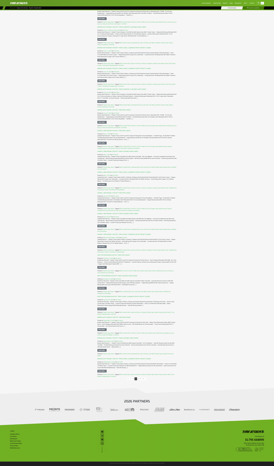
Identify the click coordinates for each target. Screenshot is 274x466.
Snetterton (104, 272)
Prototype (129, 148)
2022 (120, 270)
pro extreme (109, 24)
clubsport (157, 42)
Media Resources (15, 448)
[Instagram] (102, 443)
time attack (117, 24)
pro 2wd (110, 148)
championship (135, 42)
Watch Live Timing (15, 441)
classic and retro (135, 63)
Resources (238, 3)
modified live (101, 148)
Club (140, 42)
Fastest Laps (106, 22)
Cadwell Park (127, 146)
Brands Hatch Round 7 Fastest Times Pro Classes (114, 317)
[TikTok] (102, 435)
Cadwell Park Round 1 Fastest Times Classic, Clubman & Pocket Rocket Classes (124, 234)
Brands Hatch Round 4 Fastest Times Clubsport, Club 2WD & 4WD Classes (121, 27)
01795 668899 (254, 439)
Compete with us (15, 434)
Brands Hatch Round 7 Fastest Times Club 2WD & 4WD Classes (117, 338)
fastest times (162, 22)
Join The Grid (217, 3)
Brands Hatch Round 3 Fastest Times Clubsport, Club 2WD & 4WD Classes (121, 89)
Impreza (169, 22)
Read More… (102, 18)
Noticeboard (13, 438)
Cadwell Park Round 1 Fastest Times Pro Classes (113, 193)
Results (225, 3)
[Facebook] (102, 439)
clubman (143, 63)
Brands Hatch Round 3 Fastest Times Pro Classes (114, 110)
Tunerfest (124, 24)
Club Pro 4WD (140, 22)
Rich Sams (125, 30)
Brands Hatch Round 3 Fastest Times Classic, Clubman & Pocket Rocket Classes (124, 68)
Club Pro (133, 22)
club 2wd (145, 42)
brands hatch (126, 22)
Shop (245, 3)
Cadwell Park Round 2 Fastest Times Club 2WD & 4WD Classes (117, 151)
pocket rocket (104, 189)
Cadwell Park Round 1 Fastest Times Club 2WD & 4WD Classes (117, 213)
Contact (252, 3)
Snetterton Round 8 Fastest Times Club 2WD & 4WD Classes (117, 275)
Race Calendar (206, 3)
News (231, 3)
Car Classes (13, 436)
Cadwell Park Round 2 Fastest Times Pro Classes (113, 130)
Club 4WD (151, 42)
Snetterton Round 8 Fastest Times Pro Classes (113, 255)
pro (173, 22)
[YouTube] (102, 431)
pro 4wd (103, 24)
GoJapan (166, 333)
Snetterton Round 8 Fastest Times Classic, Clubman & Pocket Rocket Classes (123, 296)
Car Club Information (16, 443)
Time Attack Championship (109, 65)
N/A (170, 63)
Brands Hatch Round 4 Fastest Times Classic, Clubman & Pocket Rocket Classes (124, 47)
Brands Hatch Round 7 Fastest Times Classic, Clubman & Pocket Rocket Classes (124, 358)
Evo (146, 22)
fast (149, 22)
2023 (120, 22)
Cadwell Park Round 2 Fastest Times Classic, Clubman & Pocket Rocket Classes (124, 172)
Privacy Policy (14, 445)
